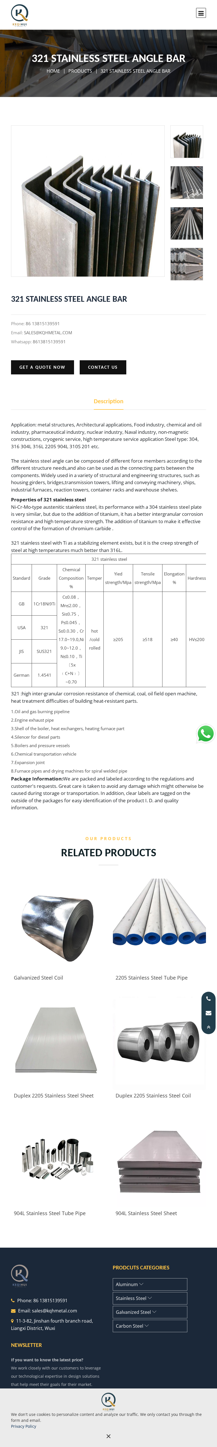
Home (53, 71)
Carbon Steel (130, 1326)
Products (80, 71)
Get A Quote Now (42, 367)
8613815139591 (49, 341)
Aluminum (127, 1284)
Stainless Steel (131, 1298)
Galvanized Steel (134, 1312)
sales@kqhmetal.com (48, 332)
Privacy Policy (23, 1426)
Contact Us (103, 367)
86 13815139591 (43, 323)
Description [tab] (108, 401)
